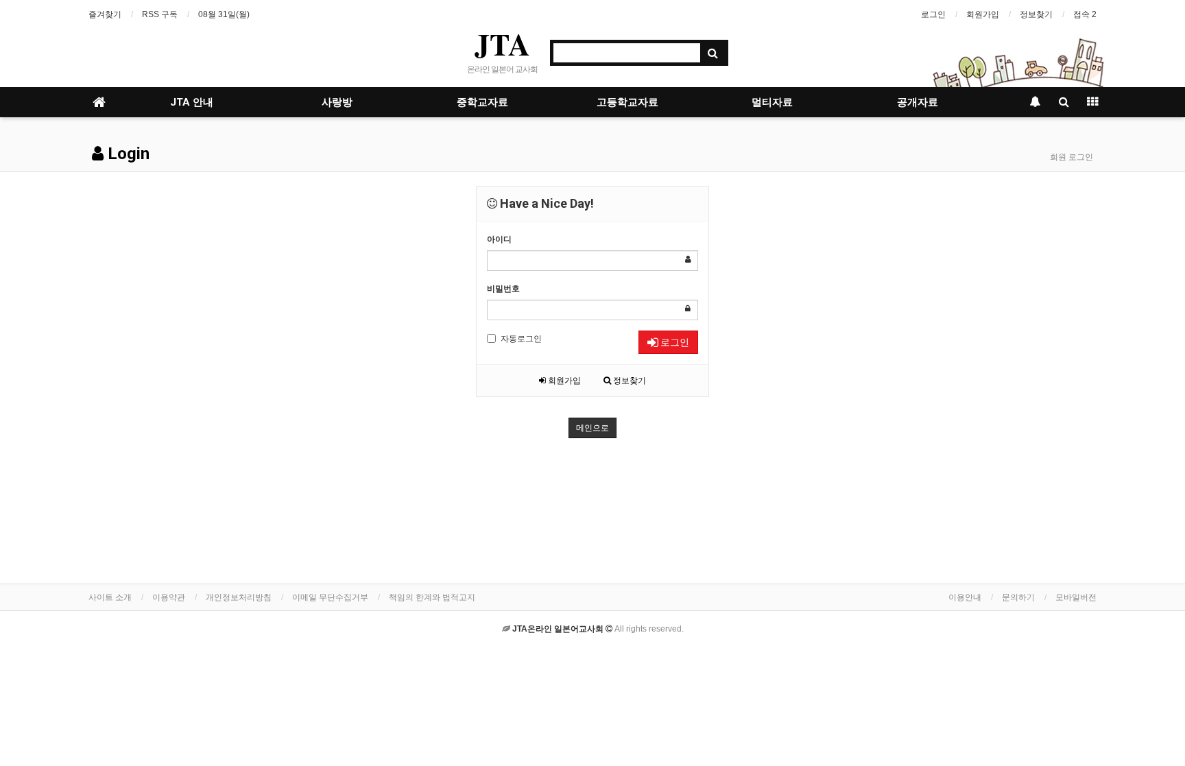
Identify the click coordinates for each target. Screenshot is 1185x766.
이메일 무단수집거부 (330, 597)
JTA (502, 44)
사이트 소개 (110, 597)
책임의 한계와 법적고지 (432, 597)
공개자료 (917, 102)
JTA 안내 (191, 102)
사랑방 (337, 102)
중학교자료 (482, 102)
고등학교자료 (627, 102)
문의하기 (1018, 597)
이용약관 (168, 597)
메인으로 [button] (592, 428)
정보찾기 (1036, 14)
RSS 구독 (160, 14)
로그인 (933, 14)
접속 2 (1085, 14)
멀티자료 (772, 102)
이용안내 (964, 597)
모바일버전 (1076, 597)
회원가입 (982, 14)
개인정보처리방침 (239, 597)
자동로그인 (521, 339)
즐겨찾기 (104, 14)
